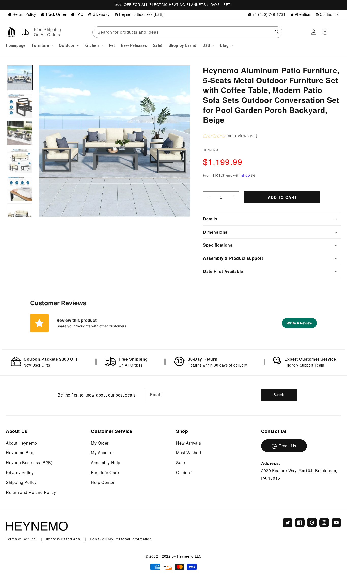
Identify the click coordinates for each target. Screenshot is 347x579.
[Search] (276, 32)
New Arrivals (188, 443)
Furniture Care (105, 472)
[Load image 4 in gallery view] (19, 160)
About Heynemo (21, 443)
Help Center (103, 482)
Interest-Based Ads (63, 538)
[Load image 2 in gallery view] (19, 105)
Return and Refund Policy (31, 492)
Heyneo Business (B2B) (29, 462)
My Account (102, 452)
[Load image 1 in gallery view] (19, 77)
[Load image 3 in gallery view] (19, 133)
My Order (100, 443)
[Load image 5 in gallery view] (19, 188)
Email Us (287, 446)
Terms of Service (21, 538)
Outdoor (184, 472)
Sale (180, 462)
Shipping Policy (21, 482)
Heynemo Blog (20, 452)
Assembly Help (105, 462)
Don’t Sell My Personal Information (121, 538)
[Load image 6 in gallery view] (19, 215)
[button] (42, 45)
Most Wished (188, 452)
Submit (279, 395)
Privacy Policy (20, 472)
